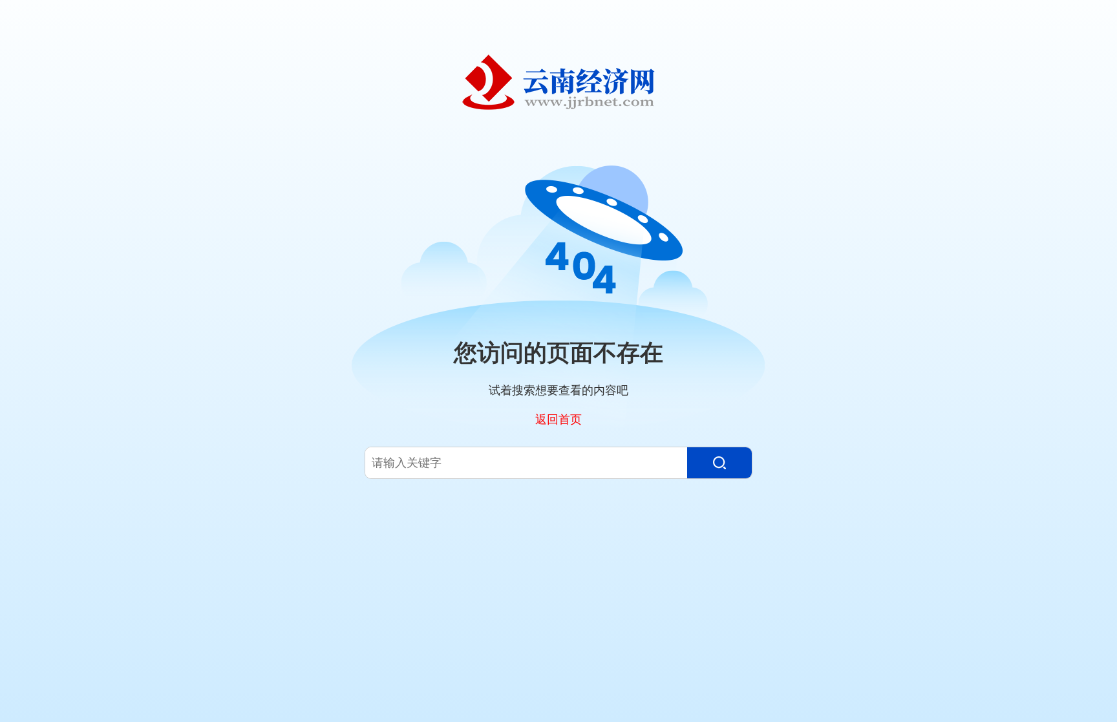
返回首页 (558, 419)
